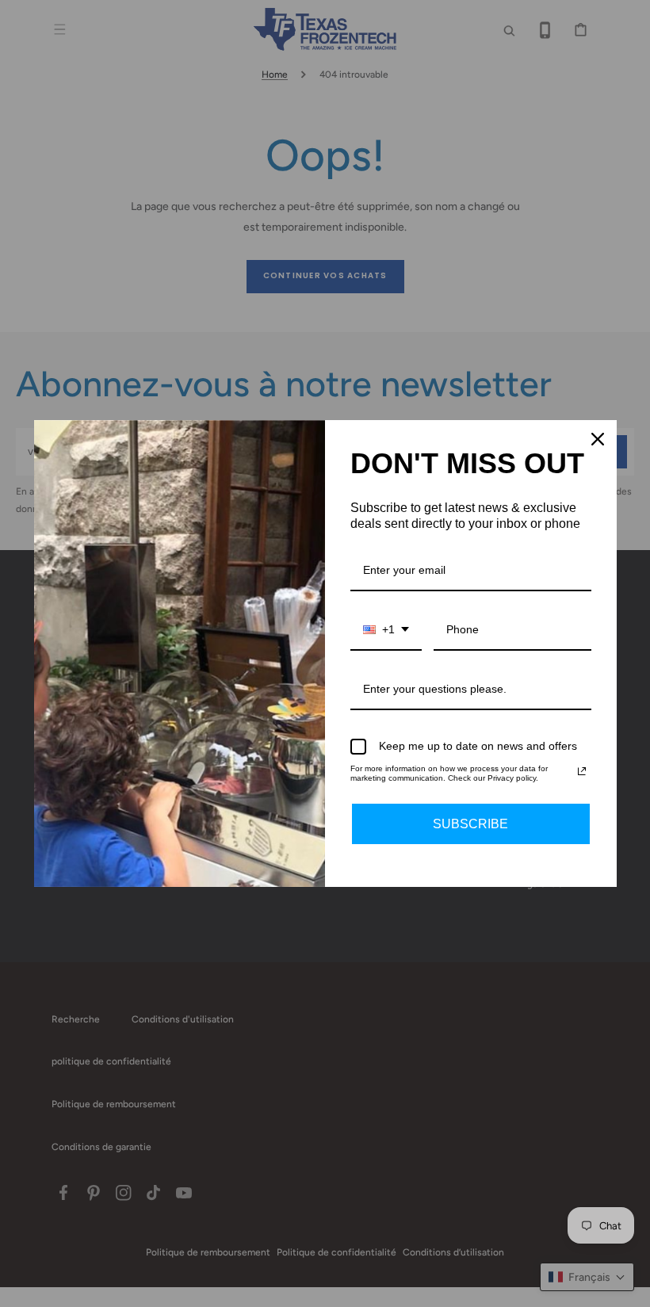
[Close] (598, 439)
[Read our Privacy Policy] (581, 771)
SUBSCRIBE (470, 824)
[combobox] (386, 630)
